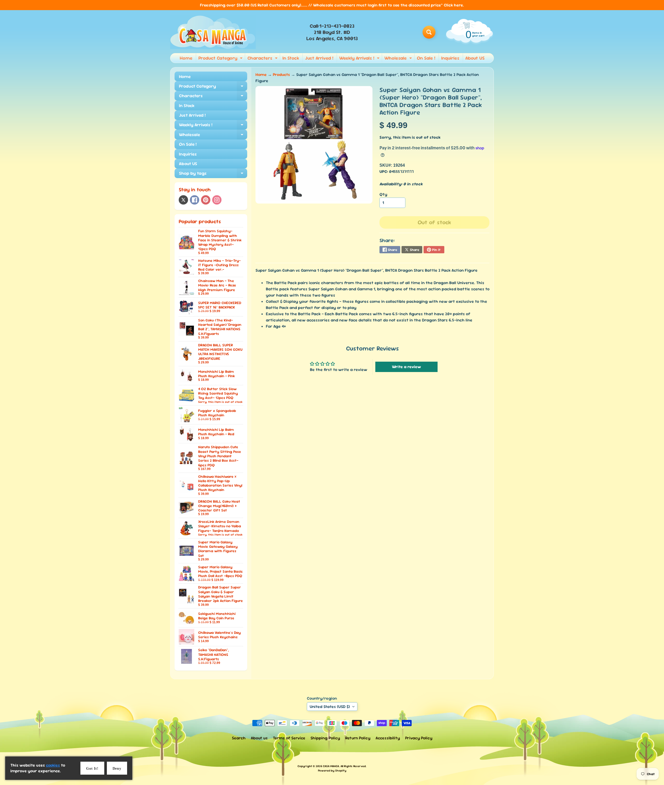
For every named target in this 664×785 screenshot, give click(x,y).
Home (186, 58)
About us (259, 738)
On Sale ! (426, 58)
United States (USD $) (330, 706)
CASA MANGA (331, 766)
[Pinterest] (205, 200)
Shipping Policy (325, 738)
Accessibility (388, 738)
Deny (117, 768)
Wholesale (398, 59)
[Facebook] (194, 200)
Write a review (406, 366)
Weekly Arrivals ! (360, 59)
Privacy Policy (418, 738)
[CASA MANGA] (213, 32)
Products (281, 74)
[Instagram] (217, 200)
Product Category (221, 59)
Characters (263, 59)
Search (239, 738)
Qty (383, 194)
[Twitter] (183, 200)
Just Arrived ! (319, 58)
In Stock (290, 58)
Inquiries (450, 58)
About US (475, 58)
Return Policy (357, 738)
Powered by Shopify (332, 770)
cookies (53, 765)
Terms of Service (289, 738)
